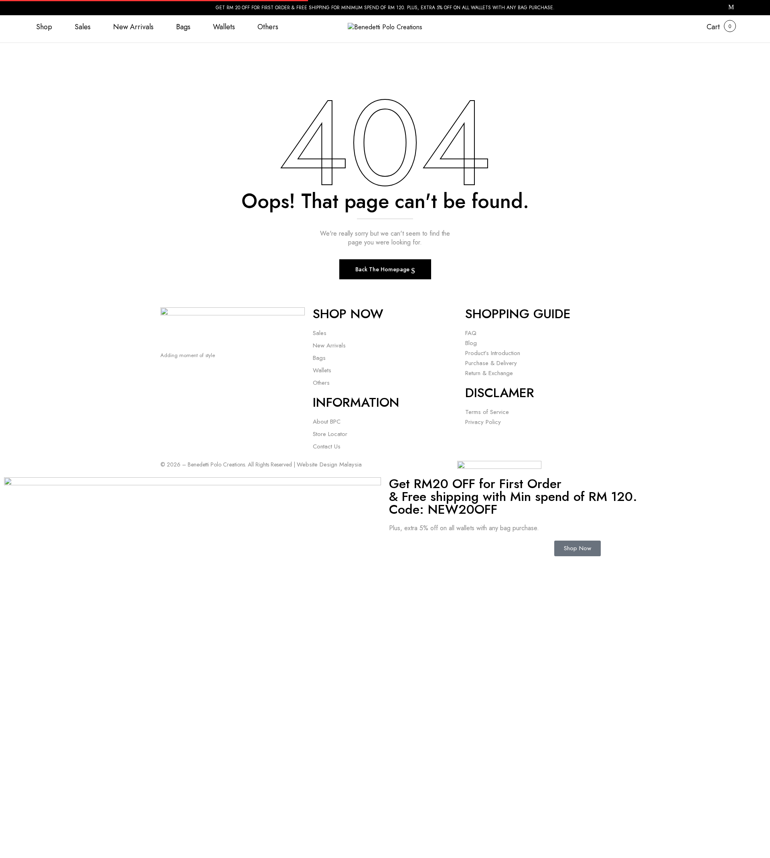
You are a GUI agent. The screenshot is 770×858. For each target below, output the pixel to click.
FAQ (470, 333)
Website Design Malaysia (329, 464)
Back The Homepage (383, 269)
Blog (471, 343)
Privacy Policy (483, 422)
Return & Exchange (489, 373)
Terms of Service (487, 412)
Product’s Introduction (492, 353)
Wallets (322, 370)
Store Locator (330, 434)
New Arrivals (329, 345)
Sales (319, 333)
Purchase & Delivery (491, 363)
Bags (319, 357)
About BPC (326, 421)
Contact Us (326, 446)
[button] (713, 27)
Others (321, 382)
